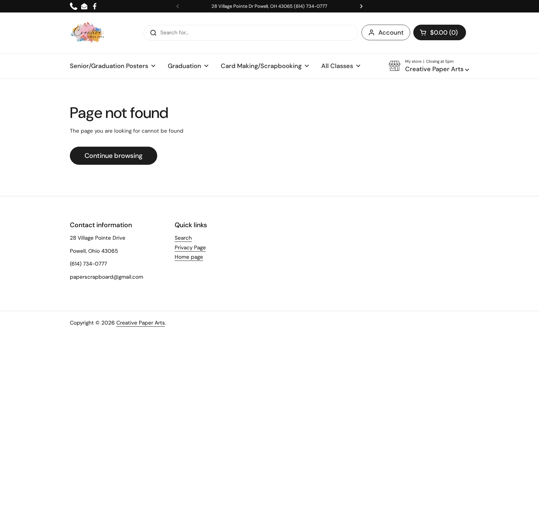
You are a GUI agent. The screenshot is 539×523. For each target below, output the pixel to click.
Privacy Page (190, 247)
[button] (439, 32)
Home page (189, 256)
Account (391, 32)
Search (183, 237)
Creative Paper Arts (140, 322)
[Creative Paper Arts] (88, 33)
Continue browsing (114, 155)
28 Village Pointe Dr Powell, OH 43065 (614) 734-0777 (269, 6)
